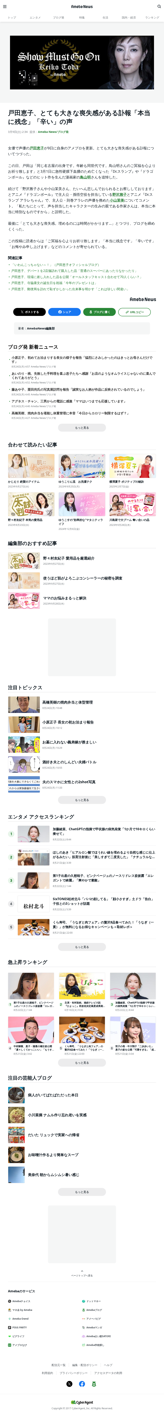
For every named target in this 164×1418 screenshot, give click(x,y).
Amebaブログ (94, 1310)
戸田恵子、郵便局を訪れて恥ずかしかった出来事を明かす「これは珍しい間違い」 (70, 289)
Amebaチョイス (21, 1301)
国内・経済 (129, 17)
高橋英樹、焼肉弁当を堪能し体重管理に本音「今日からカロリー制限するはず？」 (71, 413)
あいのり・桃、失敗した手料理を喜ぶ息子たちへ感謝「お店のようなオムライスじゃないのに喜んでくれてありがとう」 (84, 375)
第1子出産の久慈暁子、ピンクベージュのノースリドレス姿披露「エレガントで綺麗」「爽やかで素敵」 (33, 1006)
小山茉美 (117, 200)
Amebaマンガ (94, 1327)
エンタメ (35, 17)
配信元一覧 (59, 1365)
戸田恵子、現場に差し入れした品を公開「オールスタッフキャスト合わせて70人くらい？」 (77, 277)
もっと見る (82, 427)
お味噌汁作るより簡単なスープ (53, 1154)
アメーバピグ (93, 1318)
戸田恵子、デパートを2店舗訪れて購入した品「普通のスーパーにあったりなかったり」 (74, 271)
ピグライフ (18, 1336)
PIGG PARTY (19, 1327)
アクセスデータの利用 (108, 1373)
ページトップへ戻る (82, 1275)
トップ (12, 17)
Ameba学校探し (95, 1345)
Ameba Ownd (20, 1318)
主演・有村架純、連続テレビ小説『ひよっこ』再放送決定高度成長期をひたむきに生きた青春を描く (84, 1006)
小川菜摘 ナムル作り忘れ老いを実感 (57, 1114)
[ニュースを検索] (159, 6)
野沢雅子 (119, 194)
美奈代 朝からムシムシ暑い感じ (53, 1174)
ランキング (152, 17)
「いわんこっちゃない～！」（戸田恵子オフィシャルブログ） (56, 265)
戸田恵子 (37, 148)
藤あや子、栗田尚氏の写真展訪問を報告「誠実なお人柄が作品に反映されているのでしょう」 (79, 389)
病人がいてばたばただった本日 (53, 1095)
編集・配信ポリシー (84, 1365)
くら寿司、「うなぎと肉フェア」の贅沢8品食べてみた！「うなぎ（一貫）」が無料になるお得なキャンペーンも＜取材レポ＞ (103, 924)
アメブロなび (19, 1345)
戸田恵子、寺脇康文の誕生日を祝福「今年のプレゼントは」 (54, 283)
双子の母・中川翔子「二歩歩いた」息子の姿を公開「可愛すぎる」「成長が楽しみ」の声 (134, 1050)
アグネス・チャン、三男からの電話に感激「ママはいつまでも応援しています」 (69, 401)
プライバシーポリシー (74, 1373)
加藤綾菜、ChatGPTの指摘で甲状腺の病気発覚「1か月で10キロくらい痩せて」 (135, 1006)
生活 (105, 17)
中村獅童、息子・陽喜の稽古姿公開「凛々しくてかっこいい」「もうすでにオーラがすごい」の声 (33, 1050)
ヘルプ (108, 1365)
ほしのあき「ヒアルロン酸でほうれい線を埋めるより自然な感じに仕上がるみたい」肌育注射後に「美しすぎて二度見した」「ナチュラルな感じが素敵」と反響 (104, 856)
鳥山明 (85, 177)
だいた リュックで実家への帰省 (53, 1134)
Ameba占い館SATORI (98, 1336)
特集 (82, 17)
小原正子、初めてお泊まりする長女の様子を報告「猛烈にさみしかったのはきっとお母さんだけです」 (82, 360)
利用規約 (47, 1373)
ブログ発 (58, 17)
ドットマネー (93, 1301)
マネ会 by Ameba (22, 1310)
